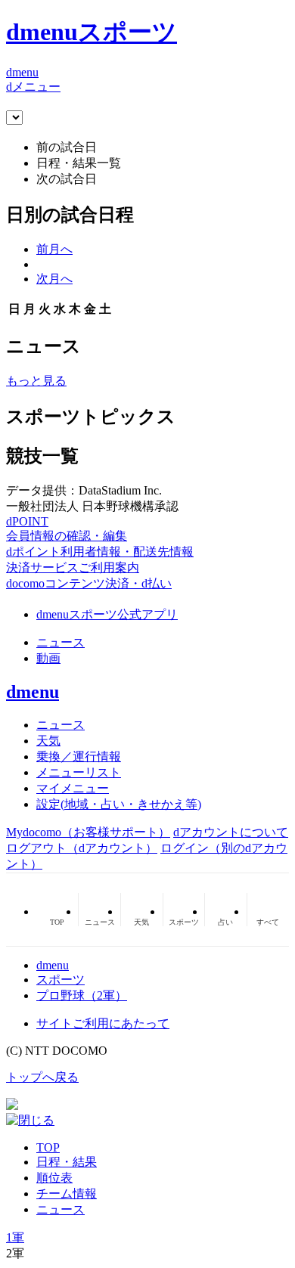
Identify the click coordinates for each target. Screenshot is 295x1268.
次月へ (54, 278)
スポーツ (60, 979)
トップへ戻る (42, 1077)
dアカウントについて (230, 832)
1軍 (15, 1237)
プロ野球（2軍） (81, 995)
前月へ (54, 249)
